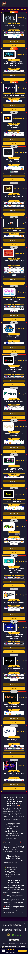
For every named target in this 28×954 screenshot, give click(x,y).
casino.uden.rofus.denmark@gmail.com (14, 946)
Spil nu (14, 45)
